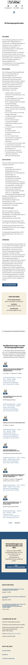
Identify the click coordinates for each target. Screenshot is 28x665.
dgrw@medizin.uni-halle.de (13, 633)
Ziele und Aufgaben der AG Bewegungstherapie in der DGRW (11, 450)
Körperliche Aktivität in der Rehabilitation (14, 422)
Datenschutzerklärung (8, 658)
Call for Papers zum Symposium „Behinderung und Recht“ (14, 597)
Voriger (10, 522)
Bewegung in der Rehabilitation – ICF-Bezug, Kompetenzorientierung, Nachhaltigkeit (12, 503)
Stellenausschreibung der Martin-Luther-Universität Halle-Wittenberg (13, 590)
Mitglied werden (6, 650)
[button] (14, 12)
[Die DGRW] (16, 6)
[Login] (22, 6)
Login (21, 8)
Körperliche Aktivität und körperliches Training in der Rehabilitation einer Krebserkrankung (13, 369)
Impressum (5, 654)
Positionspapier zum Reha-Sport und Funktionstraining (12, 397)
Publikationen (8, 8)
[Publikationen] (8, 6)
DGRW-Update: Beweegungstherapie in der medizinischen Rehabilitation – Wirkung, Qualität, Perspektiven (13, 475)
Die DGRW (16, 8)
